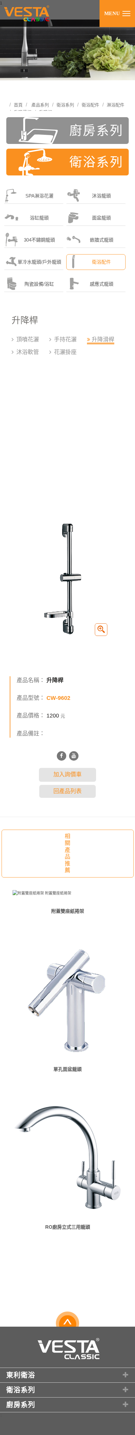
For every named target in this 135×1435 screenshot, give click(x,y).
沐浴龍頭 (101, 195)
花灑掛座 (65, 352)
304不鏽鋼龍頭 (39, 240)
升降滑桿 (103, 339)
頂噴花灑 (27, 339)
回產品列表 (67, 791)
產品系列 (40, 104)
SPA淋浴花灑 (39, 195)
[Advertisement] (67, 442)
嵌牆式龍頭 (101, 240)
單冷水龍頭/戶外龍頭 (39, 262)
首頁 (18, 104)
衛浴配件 (90, 104)
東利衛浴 (20, 1375)
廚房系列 (96, 130)
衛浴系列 (65, 104)
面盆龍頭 (101, 217)
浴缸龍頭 (39, 217)
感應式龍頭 (101, 284)
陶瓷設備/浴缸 (39, 284)
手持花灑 (65, 339)
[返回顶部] (67, 1325)
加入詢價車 (67, 774)
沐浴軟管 (27, 352)
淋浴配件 (115, 104)
